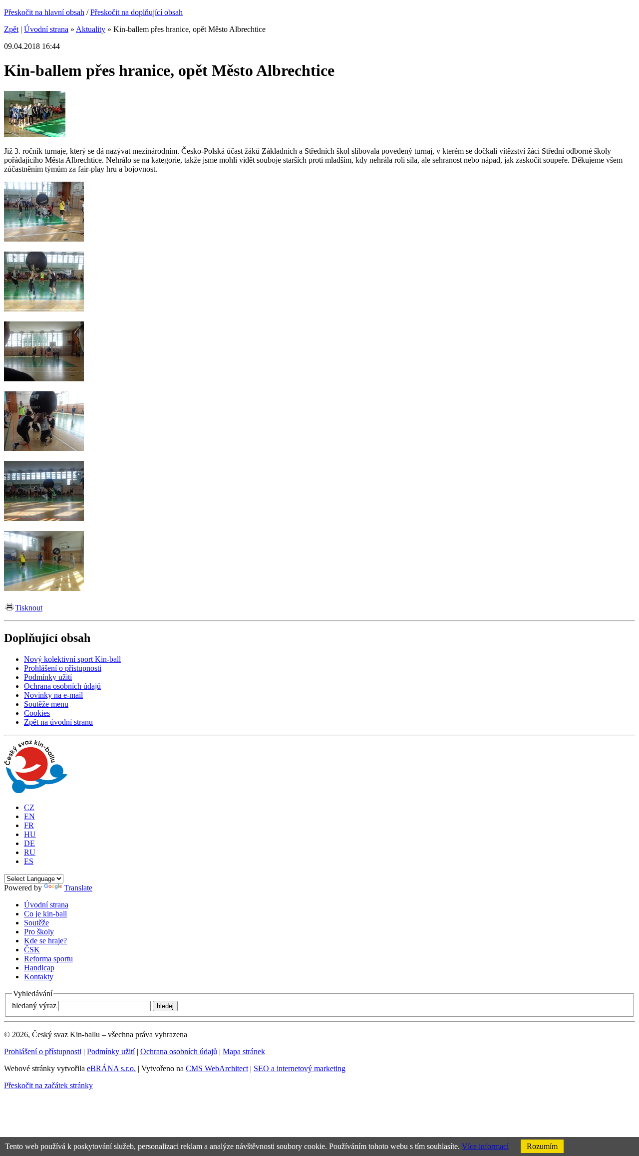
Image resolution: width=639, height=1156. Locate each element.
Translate (78, 887)
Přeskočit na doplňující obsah (136, 12)
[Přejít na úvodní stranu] (35, 790)
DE (29, 843)
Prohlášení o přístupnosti (42, 1051)
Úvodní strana (46, 29)
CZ (29, 807)
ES (28, 861)
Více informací (485, 1146)
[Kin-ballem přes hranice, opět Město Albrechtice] (34, 134)
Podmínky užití (111, 1051)
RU (29, 852)
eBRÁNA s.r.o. (111, 1068)
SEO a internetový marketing (299, 1068)
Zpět (11, 29)
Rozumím (542, 1146)
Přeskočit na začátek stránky (48, 1085)
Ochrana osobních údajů (178, 1051)
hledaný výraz (34, 1005)
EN (29, 816)
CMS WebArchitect (217, 1068)
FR (29, 825)
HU (30, 834)
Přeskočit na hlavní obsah (44, 12)
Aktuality (90, 29)
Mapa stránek (244, 1051)
